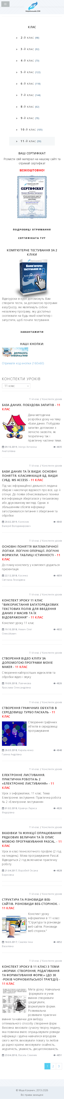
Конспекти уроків (52, 399)
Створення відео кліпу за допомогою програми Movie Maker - (27, 662)
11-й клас (34, 399)
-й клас (30, 37)
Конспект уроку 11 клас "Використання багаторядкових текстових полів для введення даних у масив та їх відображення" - (30, 608)
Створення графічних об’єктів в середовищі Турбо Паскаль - (29, 712)
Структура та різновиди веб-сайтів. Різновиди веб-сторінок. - (31, 904)
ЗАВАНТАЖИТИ (32, 331)
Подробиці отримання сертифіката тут (32, 234)
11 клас (9, 386)
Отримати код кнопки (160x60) (23, 363)
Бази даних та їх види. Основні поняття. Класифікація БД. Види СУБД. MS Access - (30, 475)
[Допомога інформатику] (15, 356)
